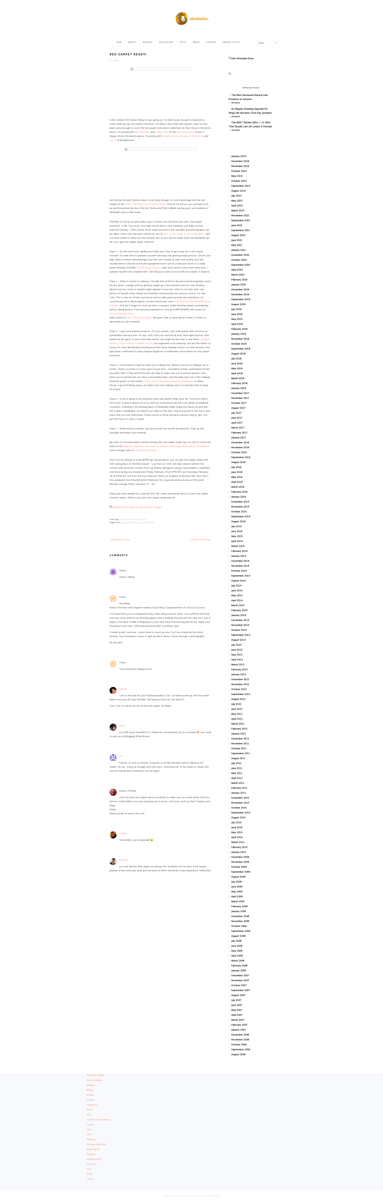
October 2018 (239, 343)
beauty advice (126, 522)
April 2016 (237, 481)
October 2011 (239, 748)
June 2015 (237, 531)
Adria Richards (170, 136)
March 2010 (237, 842)
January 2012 (238, 733)
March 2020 (237, 274)
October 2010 (239, 807)
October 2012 (239, 689)
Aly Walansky (142, 132)
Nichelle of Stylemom (191, 136)
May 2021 (236, 245)
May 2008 (236, 950)
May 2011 (236, 773)
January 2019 (238, 333)
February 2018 (239, 383)
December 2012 (240, 679)
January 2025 (238, 156)
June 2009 (237, 886)
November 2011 (240, 743)
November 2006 (240, 1039)
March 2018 (237, 378)
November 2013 (240, 625)
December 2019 (240, 289)
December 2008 (240, 916)
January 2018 (238, 388)
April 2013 (237, 659)
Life (89, 1134)
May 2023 (236, 200)
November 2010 (240, 802)
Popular (91, 1154)
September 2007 (240, 990)
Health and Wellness (98, 1119)
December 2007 (240, 975)
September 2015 (240, 516)
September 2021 (240, 230)
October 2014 (239, 570)
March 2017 (237, 427)
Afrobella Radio (95, 1075)
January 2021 (238, 250)
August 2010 (238, 817)
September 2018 (240, 348)
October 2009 (239, 866)
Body (89, 1090)
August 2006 (238, 1054)
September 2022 (240, 220)
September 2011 (240, 753)
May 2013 (236, 654)
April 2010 (237, 837)
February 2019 (239, 329)
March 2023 (237, 210)
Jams (89, 1129)
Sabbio (123, 833)
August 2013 (238, 639)
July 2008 (236, 940)
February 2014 (239, 610)
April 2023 (237, 205)
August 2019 (238, 304)
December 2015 (240, 501)
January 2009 (238, 911)
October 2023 (239, 180)
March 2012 (237, 723)
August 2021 (238, 235)
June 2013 (237, 649)
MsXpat (123, 859)
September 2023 (240, 185)
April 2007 (237, 1014)
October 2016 (239, 452)
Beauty (123, 519)
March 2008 (237, 960)
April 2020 (237, 269)
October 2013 (239, 630)
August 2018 (238, 353)
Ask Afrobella (94, 1080)
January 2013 (238, 674)
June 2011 (237, 768)
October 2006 (239, 1044)
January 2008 (238, 970)
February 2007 (239, 1024)
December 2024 (240, 161)
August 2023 (238, 190)
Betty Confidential (199, 446)
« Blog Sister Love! (120, 539)
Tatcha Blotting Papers (139, 317)
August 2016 (238, 462)
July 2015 (236, 526)
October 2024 (239, 171)
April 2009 (237, 896)
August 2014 (238, 580)
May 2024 (236, 176)
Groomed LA (152, 446)
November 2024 (240, 166)
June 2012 (237, 708)
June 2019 (237, 314)
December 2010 (240, 797)
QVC (135, 522)
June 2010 (237, 827)
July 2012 (236, 704)
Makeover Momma (133, 446)
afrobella (235, 103)
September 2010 (240, 812)
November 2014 (240, 565)
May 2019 (236, 319)
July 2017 (236, 412)
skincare (150, 522)
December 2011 (240, 738)
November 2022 (240, 215)
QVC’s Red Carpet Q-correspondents (184, 233)
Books (90, 1094)
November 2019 (240, 294)
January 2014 (238, 615)
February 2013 (239, 669)
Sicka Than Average (145, 450)
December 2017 (240, 393)
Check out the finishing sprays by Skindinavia (168, 381)
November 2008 (240, 921)
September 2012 (240, 694)
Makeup (138, 519)
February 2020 (239, 279)
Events (90, 1099)
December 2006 (240, 1034)
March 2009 (237, 901)
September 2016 (240, 457)
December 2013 (240, 620)
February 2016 (239, 491)
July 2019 (236, 309)
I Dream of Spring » (200, 539)
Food (89, 1109)
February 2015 (239, 551)
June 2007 (237, 1005)
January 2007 (238, 1029)
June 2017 (237, 417)
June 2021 (237, 240)
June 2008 (237, 945)
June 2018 (237, 363)
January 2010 (238, 852)
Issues (90, 1124)
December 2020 (240, 254)
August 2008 (238, 936)
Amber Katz (161, 132)
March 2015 (237, 546)
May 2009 (236, 891)
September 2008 (240, 931)
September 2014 (240, 575)
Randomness (94, 1159)
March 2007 (237, 1019)
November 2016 (240, 447)
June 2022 (237, 225)
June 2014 (237, 590)
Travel (90, 1178)
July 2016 (236, 467)
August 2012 (238, 699)
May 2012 (236, 713)
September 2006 (240, 1049)
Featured (130, 519)
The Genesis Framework (207, 1196)
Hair (89, 1114)
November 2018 (240, 338)
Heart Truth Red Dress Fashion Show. (146, 204)
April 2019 (237, 324)
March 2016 (237, 486)
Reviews (91, 1164)
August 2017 (238, 407)
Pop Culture (93, 1149)
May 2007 (236, 1010)
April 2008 (237, 955)
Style (144, 519)
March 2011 (237, 783)
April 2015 (237, 541)
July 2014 (236, 585)
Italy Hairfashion (186, 132)
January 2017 (238, 437)
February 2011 (239, 787)
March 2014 (237, 605)
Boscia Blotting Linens (122, 313)
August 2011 (238, 758)
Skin (89, 1169)
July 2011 (236, 763)
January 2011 (238, 792)
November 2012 (240, 684)
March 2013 (237, 664)
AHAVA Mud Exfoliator (148, 267)
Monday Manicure (96, 1144)
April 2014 (237, 600)
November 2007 (240, 980)
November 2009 (240, 861)
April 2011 (237, 778)
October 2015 (239, 511)
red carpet (142, 522)
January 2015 (238, 556)
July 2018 (236, 358)
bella (122, 725)
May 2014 (236, 595)
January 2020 (238, 284)
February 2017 (239, 432)
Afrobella (191, 18)
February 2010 (239, 847)
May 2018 (236, 368)
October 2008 (239, 926)
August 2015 (238, 521)
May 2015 (236, 536)
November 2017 (240, 398)
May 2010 (236, 832)
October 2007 (239, 985)
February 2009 (239, 906)
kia (120, 756)
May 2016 (236, 477)
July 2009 (236, 881)
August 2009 (238, 876)
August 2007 (238, 995)
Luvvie (113, 140)
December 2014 (240, 560)
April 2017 (237, 422)
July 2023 (236, 195)
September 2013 (240, 634)
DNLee (123, 688)
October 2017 (239, 403)
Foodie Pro (187, 1196)
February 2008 (239, 965)
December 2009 (240, 857)
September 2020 (240, 264)
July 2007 (236, 1000)
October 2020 (239, 259)
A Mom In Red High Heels (174, 446)
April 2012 (237, 718)
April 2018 (237, 373)
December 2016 (240, 442)
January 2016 (238, 496)
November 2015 (240, 506)
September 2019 (240, 299)
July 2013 (236, 644)
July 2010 (236, 822)
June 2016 (237, 472)
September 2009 (240, 871)
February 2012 (239, 728)
